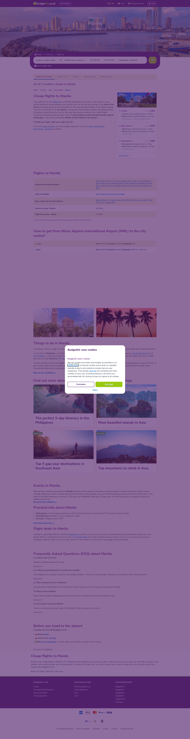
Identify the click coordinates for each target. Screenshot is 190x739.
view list (93, 371)
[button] (95, 390)
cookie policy (73, 365)
